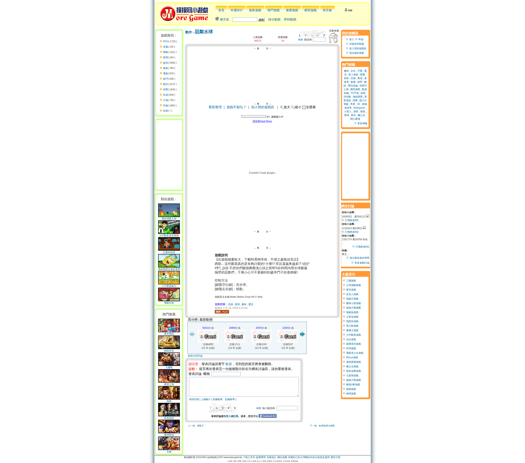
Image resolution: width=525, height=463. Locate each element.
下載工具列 (249, 457)
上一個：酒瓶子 (196, 425)
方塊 (165, 100)
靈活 (250, 304)
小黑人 (348, 111)
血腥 (363, 93)
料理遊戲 (351, 348)
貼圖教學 (230, 399)
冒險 (362, 111)
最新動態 (206, 319)
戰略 (165, 52)
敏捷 (353, 81)
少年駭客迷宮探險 (169, 235)
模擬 (362, 74)
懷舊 (165, 57)
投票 (165, 110)
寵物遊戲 (351, 389)
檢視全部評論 (195, 355)
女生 (353, 70)
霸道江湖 (169, 384)
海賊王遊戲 (352, 298)
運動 (165, 73)
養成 (359, 78)
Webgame (359, 107)
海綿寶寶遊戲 (353, 362)
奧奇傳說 (169, 333)
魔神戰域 (169, 434)
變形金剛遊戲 (353, 371)
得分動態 (274, 19)
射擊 (165, 89)
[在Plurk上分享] (222, 311)
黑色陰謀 (169, 418)
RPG (165, 41)
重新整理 (215, 107)
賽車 (165, 68)
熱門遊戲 (273, 10)
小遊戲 (229, 461)
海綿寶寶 (358, 96)
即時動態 (290, 19)
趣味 (244, 304)
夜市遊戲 (351, 289)
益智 (165, 62)
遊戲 (235, 461)
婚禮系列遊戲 (353, 343)
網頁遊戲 (310, 10)
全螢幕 (311, 107)
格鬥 (165, 78)
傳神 (169, 401)
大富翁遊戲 (352, 316)
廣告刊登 (335, 457)
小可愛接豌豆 (169, 286)
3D (358, 104)
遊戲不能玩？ (236, 107)
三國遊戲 (351, 280)
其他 (165, 94)
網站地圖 (282, 457)
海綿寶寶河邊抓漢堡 (169, 269)
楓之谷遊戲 (352, 366)
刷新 (300, 39)
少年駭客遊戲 (353, 334)
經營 (359, 81)
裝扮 (346, 78)
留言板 (327, 10)
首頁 (221, 10)
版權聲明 (261, 457)
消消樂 (347, 96)
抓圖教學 (218, 399)
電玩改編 (353, 85)
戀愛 (355, 100)
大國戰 (169, 367)
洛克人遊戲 (352, 294)
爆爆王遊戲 (352, 330)
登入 (228, 416)
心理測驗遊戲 (353, 285)
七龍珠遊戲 (352, 375)
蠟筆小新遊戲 (353, 303)
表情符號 (194, 399)
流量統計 (271, 457)
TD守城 (354, 93)
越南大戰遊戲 (353, 380)
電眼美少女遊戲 (354, 353)
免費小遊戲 (242, 461)
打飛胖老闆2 (352, 220)
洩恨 (355, 111)
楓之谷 (361, 115)
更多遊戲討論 (362, 262)
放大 (287, 107)
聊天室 (224, 19)
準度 (352, 104)
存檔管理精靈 (356, 44)
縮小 (298, 107)
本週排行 (237, 10)
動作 (165, 84)
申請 (360, 39)
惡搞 (230, 304)
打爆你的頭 (169, 252)
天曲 (169, 451)
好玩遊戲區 (277, 461)
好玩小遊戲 (251, 461)
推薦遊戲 (292, 10)
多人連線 (353, 74)
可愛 (359, 70)
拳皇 (353, 115)
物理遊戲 (351, 393)
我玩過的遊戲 (356, 53)
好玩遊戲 (286, 461)
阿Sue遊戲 (352, 357)
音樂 (165, 46)
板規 (228, 364)
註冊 (235, 416)
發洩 (237, 304)
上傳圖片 (206, 399)
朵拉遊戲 (351, 339)
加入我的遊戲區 (262, 107)
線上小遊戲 (261, 461)
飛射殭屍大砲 (169, 218)
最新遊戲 (255, 10)
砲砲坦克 (169, 350)
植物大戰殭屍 (353, 307)
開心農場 (355, 118)
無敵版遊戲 (352, 312)
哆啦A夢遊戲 (353, 384)
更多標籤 (362, 123)
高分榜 (193, 319)
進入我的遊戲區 (357, 48)
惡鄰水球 (204, 31)
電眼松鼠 (169, 302)
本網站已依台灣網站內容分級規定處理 (309, 457)
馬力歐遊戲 (352, 325)
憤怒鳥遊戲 (352, 321)
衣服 (165, 105)
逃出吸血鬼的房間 (359, 257)
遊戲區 (269, 461)
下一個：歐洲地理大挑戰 (322, 425)
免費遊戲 (294, 461)
